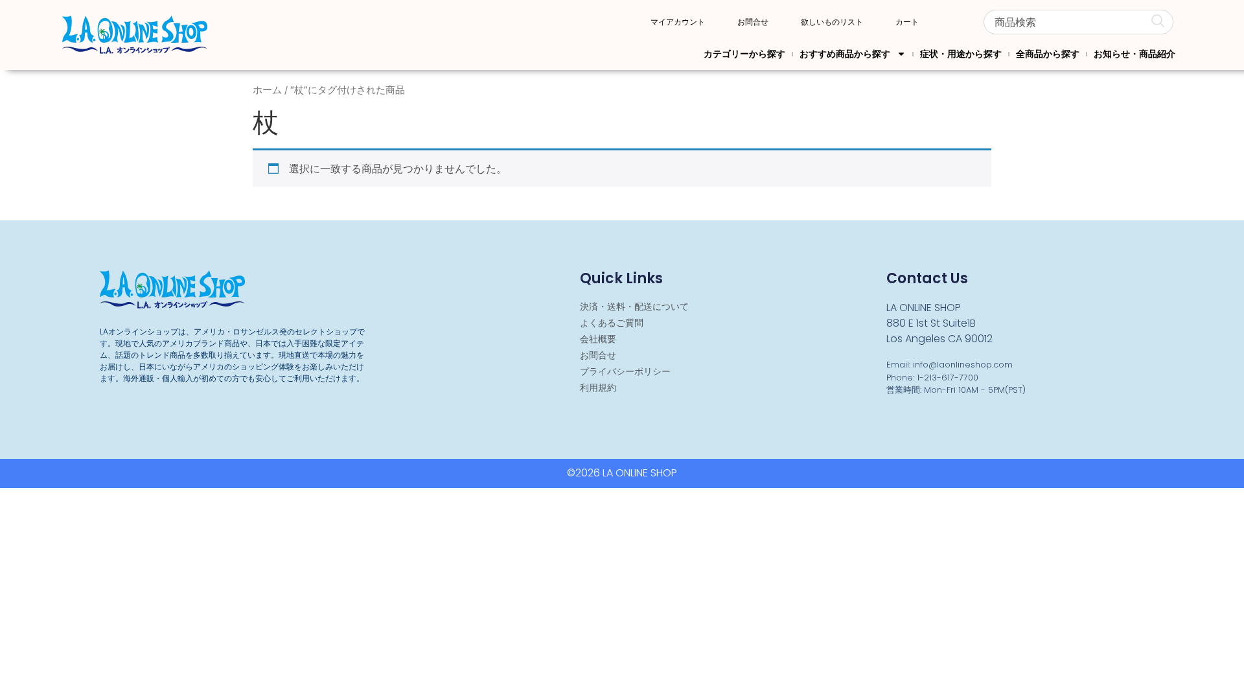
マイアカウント (678, 22)
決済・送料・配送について (634, 306)
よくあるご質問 (611, 322)
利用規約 (598, 387)
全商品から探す (1047, 54)
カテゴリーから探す (744, 54)
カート (907, 22)
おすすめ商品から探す (845, 54)
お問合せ (752, 22)
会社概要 (598, 338)
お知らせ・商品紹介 (1134, 54)
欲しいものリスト (832, 22)
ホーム (267, 90)
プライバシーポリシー (625, 371)
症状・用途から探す (961, 54)
